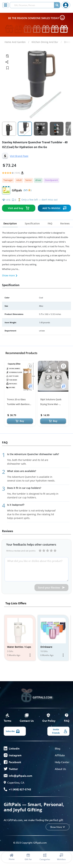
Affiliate (60, 755)
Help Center (62, 762)
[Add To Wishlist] (30, 386)
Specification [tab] (32, 223)
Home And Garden (15, 42)
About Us (60, 768)
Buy (22, 421)
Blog (57, 748)
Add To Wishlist (51, 208)
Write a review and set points (20, 550)
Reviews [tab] (65, 223)
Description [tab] (10, 223)
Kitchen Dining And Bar (45, 42)
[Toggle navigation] (5, 5)
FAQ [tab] (50, 223)
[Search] (57, 5)
